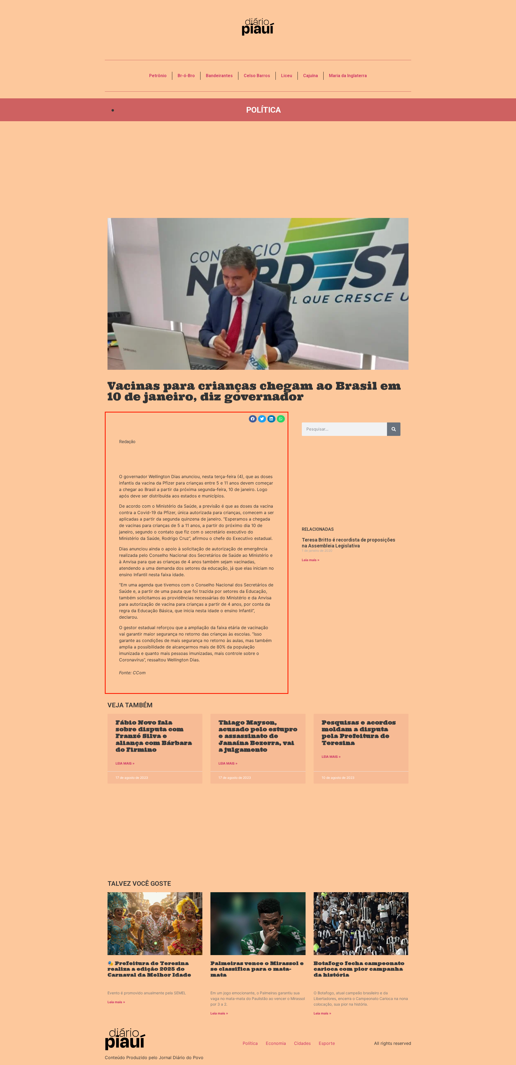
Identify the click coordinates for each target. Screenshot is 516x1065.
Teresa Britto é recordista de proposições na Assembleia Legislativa (348, 542)
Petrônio (158, 75)
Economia (276, 1043)
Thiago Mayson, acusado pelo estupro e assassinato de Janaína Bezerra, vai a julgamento (257, 736)
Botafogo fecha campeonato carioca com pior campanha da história (359, 969)
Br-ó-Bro (186, 75)
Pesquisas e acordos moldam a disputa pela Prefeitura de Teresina (359, 733)
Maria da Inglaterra (348, 75)
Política (263, 109)
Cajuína (310, 75)
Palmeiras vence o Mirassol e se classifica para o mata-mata (257, 969)
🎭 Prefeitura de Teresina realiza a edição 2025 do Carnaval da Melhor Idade (149, 969)
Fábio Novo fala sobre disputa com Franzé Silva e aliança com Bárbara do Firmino (154, 736)
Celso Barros (257, 75)
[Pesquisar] (393, 429)
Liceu (286, 75)
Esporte (327, 1043)
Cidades (302, 1043)
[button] (253, 418)
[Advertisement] (258, 169)
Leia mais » (311, 560)
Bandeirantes (219, 75)
